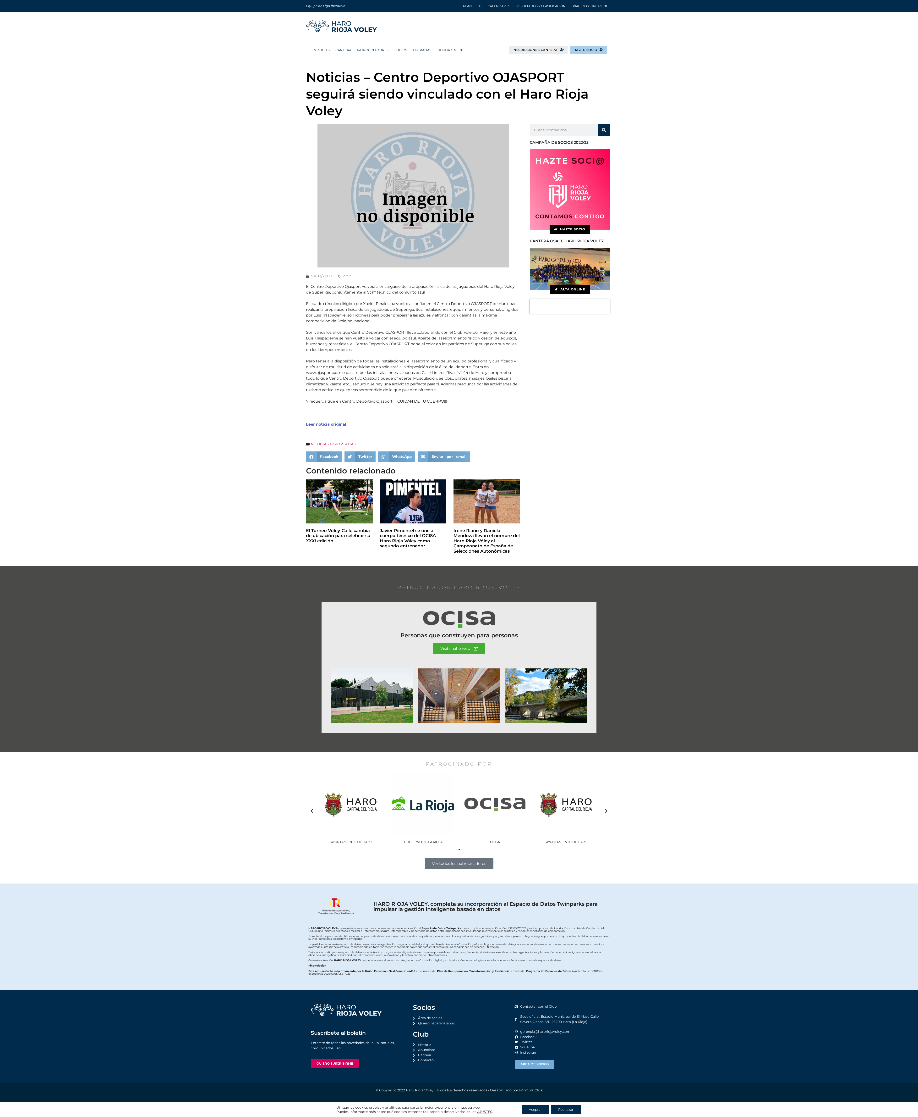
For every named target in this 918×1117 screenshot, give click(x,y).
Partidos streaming (590, 6)
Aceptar (535, 1109)
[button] (324, 456)
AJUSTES (484, 1112)
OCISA (423, 842)
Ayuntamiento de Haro (495, 842)
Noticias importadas (333, 444)
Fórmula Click (531, 1090)
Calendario (498, 6)
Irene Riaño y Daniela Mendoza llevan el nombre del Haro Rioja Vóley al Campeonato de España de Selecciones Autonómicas (487, 541)
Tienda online (451, 50)
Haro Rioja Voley (419, 1090)
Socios (400, 50)
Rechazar (566, 1109)
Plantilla (472, 6)
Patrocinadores (373, 50)
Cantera (343, 50)
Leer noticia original (326, 424)
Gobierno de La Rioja (351, 842)
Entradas (422, 50)
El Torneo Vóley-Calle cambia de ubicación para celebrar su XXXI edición (338, 536)
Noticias (322, 50)
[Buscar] (604, 130)
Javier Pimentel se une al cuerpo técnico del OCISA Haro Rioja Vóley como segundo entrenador (408, 538)
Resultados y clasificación (541, 6)
